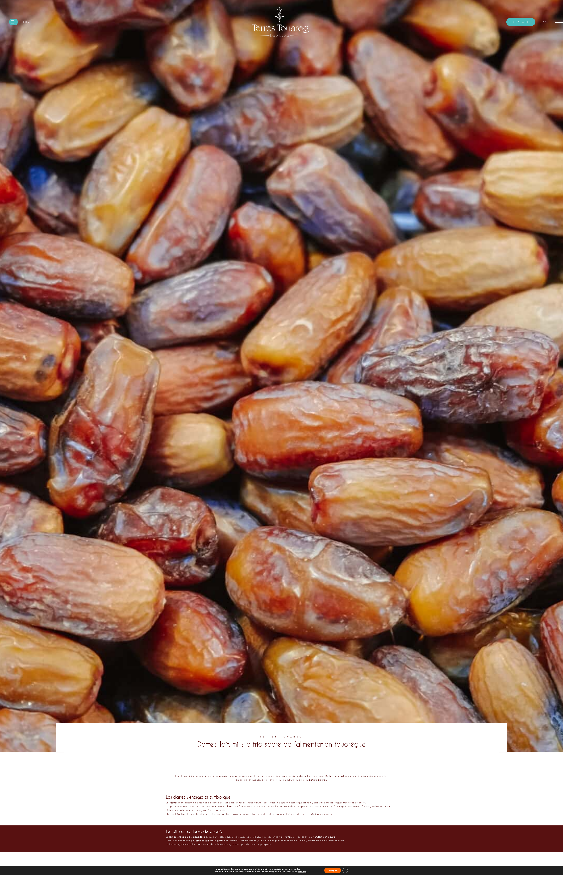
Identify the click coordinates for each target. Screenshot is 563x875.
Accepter (333, 870)
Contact (521, 22)
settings (302, 871)
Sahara (313, 780)
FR (545, 22)
